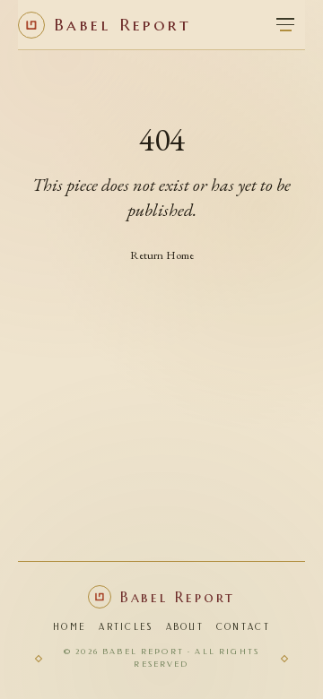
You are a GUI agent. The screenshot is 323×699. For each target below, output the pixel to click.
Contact (243, 627)
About (185, 627)
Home (69, 627)
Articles (126, 627)
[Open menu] (285, 25)
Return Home (162, 255)
